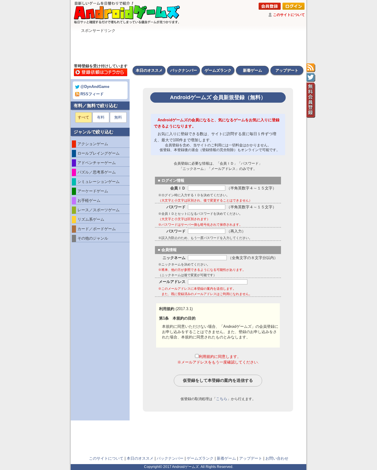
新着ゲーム (252, 70)
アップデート (286, 70)
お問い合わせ (276, 458)
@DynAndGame (94, 86)
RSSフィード (92, 94)
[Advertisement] (188, 46)
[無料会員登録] (310, 100)
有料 (101, 117)
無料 (118, 117)
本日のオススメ (149, 70)
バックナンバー (183, 70)
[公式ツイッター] (310, 77)
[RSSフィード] (310, 67)
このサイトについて (289, 15)
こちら (221, 399)
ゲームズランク (218, 70)
